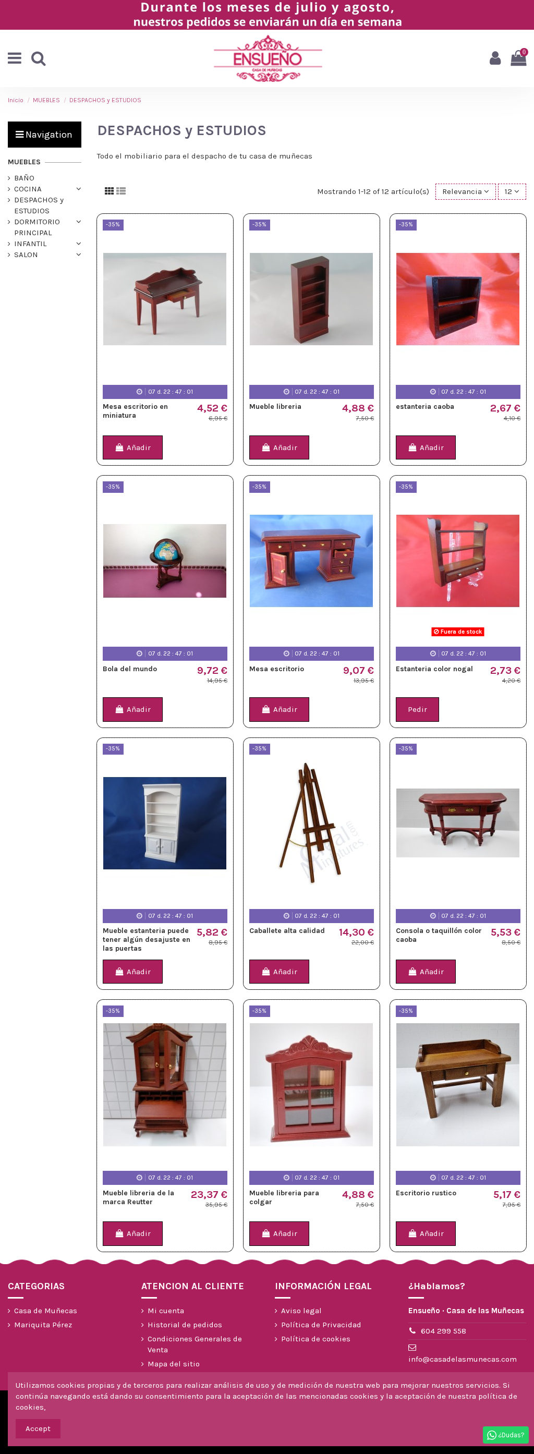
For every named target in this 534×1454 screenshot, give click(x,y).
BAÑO (24, 178)
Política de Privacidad (321, 1324)
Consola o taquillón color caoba (439, 935)
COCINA (28, 188)
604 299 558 (443, 1331)
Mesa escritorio (276, 668)
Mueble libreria (275, 406)
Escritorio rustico (426, 1193)
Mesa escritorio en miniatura (135, 411)
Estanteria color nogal (434, 668)
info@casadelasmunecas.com (462, 1359)
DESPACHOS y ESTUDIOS (39, 205)
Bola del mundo (130, 668)
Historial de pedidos (185, 1324)
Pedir (417, 709)
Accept (38, 1428)
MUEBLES (24, 161)
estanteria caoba (425, 406)
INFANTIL (30, 243)
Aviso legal (301, 1310)
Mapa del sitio (174, 1363)
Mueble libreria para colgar (284, 1197)
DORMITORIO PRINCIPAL (37, 227)
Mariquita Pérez (43, 1324)
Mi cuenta (166, 1310)
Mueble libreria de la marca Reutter (138, 1197)
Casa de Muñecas (45, 1310)
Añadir (139, 447)
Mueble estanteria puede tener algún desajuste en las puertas (146, 939)
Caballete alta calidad (287, 930)
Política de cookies (315, 1338)
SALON (26, 254)
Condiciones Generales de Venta (195, 1344)
